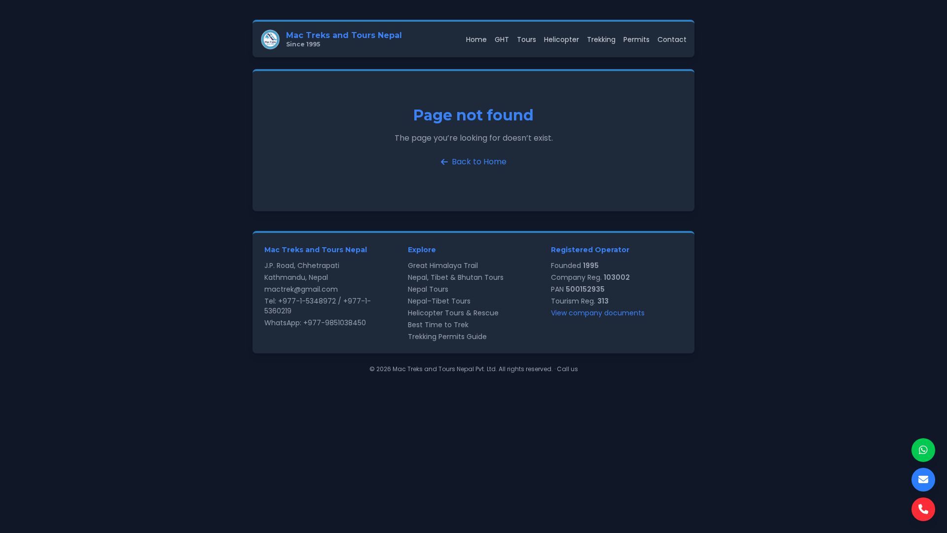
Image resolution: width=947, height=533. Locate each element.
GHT (502, 39)
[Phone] (923, 509)
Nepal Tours (428, 289)
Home (476, 39)
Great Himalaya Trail (443, 265)
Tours (526, 39)
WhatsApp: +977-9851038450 (315, 323)
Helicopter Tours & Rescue (453, 313)
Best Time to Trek (438, 325)
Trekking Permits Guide (447, 337)
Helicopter (561, 39)
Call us (567, 369)
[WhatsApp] (923, 450)
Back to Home (479, 161)
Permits (636, 39)
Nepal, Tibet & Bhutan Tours (456, 277)
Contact (672, 39)
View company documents (598, 313)
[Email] (923, 480)
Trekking (601, 39)
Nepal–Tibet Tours (439, 301)
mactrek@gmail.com (301, 289)
